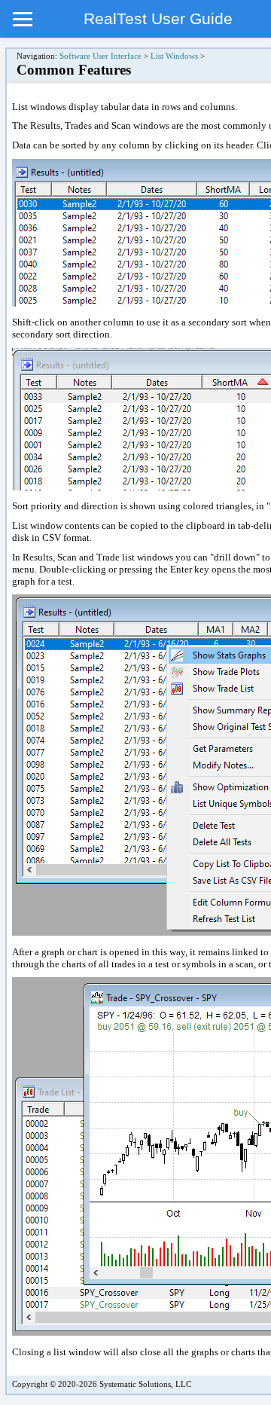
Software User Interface (100, 56)
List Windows (174, 56)
